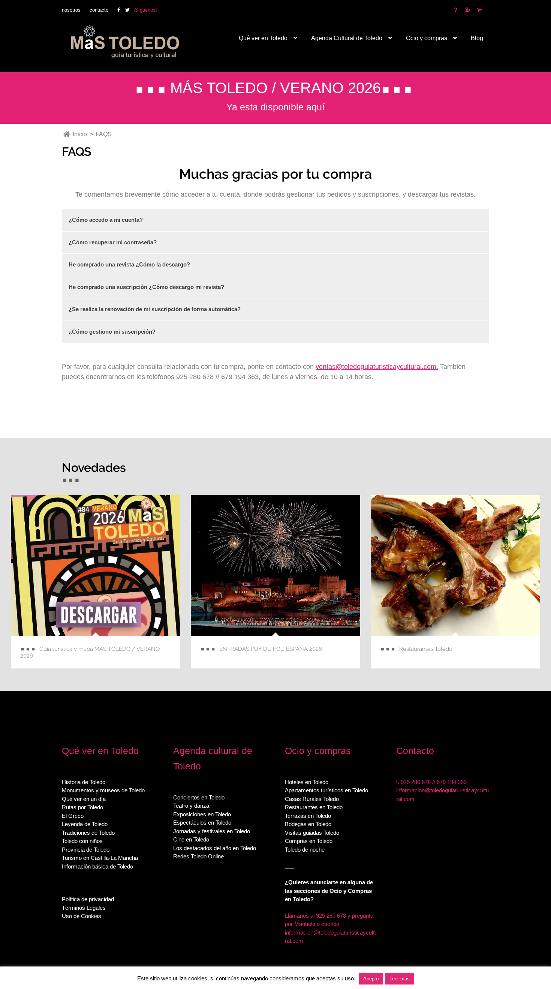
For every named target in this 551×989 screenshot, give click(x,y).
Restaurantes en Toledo (314, 807)
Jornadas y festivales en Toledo (211, 831)
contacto (99, 10)
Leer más (399, 978)
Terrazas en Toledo (308, 816)
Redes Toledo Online (198, 856)
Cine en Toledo (191, 839)
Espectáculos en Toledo (202, 822)
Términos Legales (84, 908)
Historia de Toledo (83, 782)
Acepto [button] (371, 978)
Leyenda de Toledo (85, 824)
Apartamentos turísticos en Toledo (326, 790)
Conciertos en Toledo (199, 797)
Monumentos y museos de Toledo (103, 790)
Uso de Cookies (81, 916)
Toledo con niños (82, 841)
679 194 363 (452, 782)
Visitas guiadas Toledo (312, 832)
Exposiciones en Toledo (202, 814)
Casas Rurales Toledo (312, 799)
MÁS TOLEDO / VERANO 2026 (275, 88)
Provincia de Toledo (85, 849)
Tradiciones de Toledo (88, 832)
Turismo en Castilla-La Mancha (100, 858)
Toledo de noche (305, 849)
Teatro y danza (191, 805)
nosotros (71, 10)
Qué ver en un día (84, 799)
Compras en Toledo (308, 841)
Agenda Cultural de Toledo (346, 38)
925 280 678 (416, 782)
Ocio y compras (426, 38)
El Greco (73, 816)
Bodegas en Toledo (308, 824)
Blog (477, 38)
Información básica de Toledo (97, 866)
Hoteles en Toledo (306, 782)
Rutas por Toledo (82, 807)
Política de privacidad (88, 899)
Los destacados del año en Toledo (214, 848)
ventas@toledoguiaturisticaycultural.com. (377, 366)
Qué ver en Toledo (263, 38)
